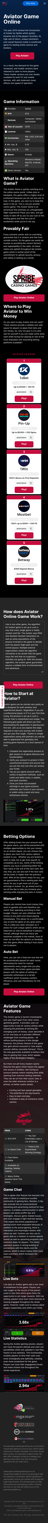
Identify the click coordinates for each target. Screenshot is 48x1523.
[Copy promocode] (31, 392)
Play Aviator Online (24, 297)
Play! (24, 398)
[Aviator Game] (5, 3)
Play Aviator (22, 55)
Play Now (30, 3)
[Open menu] (24, 1441)
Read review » (24, 383)
